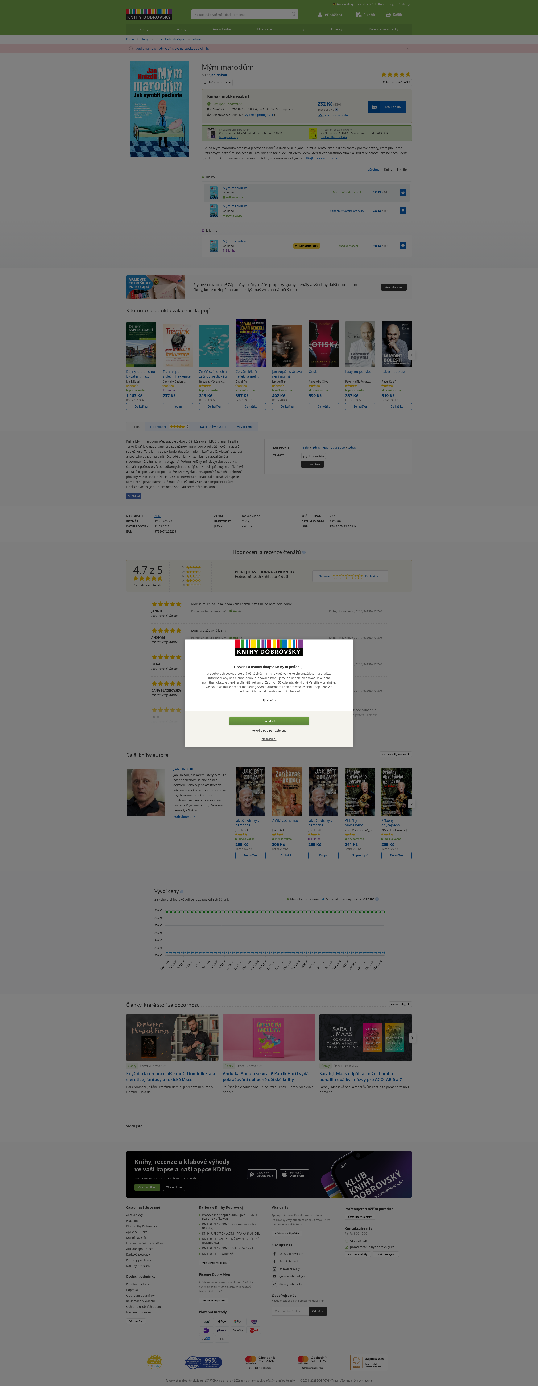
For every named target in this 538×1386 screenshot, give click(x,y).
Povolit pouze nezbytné (268, 730)
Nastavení (269, 739)
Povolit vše (269, 721)
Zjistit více (269, 700)
